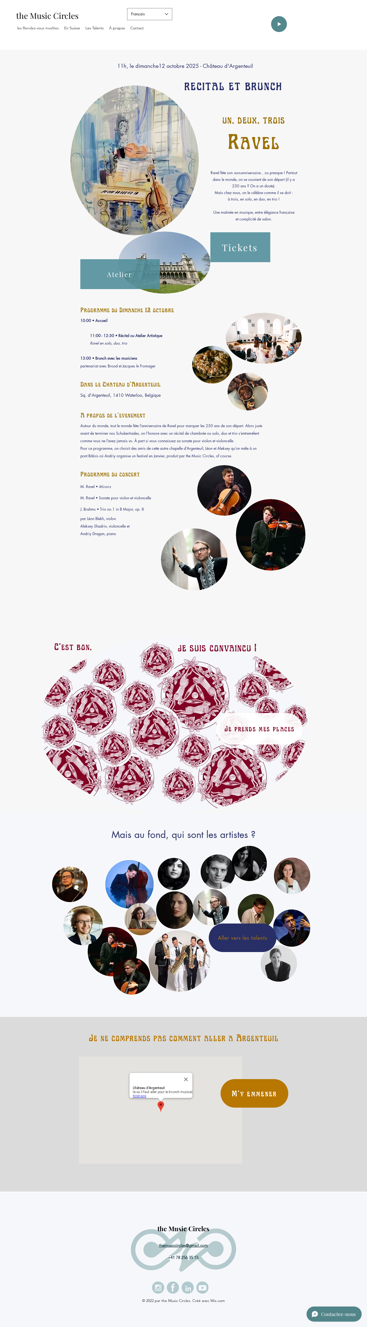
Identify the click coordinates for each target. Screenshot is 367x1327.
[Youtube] (202, 1288)
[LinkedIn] (188, 1288)
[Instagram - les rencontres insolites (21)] (158, 1288)
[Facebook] (173, 1288)
